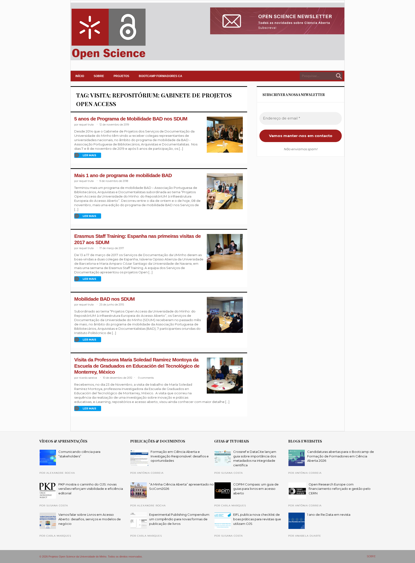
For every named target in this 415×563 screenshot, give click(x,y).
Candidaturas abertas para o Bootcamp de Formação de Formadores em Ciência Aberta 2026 (340, 456)
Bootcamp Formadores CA (160, 76)
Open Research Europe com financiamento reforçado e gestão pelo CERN (340, 488)
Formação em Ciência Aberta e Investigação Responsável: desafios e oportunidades (180, 456)
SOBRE (99, 76)
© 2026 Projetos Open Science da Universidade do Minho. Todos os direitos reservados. (91, 556)
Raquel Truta (86, 124)
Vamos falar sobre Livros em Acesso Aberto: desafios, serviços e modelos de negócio (89, 519)
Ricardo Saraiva (88, 377)
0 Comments (146, 377)
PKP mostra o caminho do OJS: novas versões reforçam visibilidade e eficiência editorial (90, 488)
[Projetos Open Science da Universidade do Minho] (108, 59)
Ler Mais (89, 155)
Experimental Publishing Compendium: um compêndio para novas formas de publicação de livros (179, 519)
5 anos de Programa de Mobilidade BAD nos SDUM (130, 119)
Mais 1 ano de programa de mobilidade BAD (123, 175)
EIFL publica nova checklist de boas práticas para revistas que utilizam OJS (257, 519)
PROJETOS (121, 76)
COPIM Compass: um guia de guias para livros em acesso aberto (256, 488)
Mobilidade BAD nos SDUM (104, 299)
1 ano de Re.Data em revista (328, 514)
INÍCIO (79, 76)
